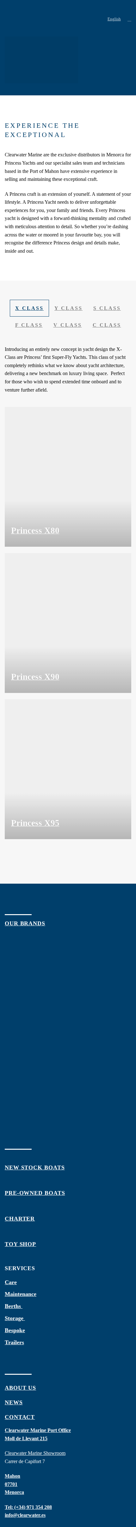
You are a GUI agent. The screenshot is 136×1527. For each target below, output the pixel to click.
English (114, 19)
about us (20, 1388)
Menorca (14, 1492)
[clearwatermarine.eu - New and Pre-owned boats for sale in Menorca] (28, 19)
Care (11, 1282)
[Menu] (99, 19)
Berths (13, 1306)
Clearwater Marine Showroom (35, 1453)
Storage (15, 1318)
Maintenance (20, 1294)
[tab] (29, 308)
